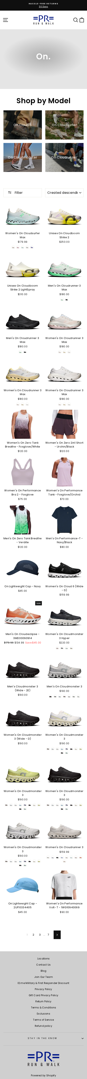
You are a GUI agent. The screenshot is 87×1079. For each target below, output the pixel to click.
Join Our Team (43, 977)
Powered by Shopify (43, 1075)
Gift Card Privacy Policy (43, 995)
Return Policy (43, 1001)
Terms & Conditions (43, 1007)
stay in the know (42, 1038)
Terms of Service (43, 1019)
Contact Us (43, 964)
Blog (43, 971)
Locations (43, 958)
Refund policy (43, 1026)
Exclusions (43, 1013)
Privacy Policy (43, 989)
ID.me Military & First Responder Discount (43, 983)
